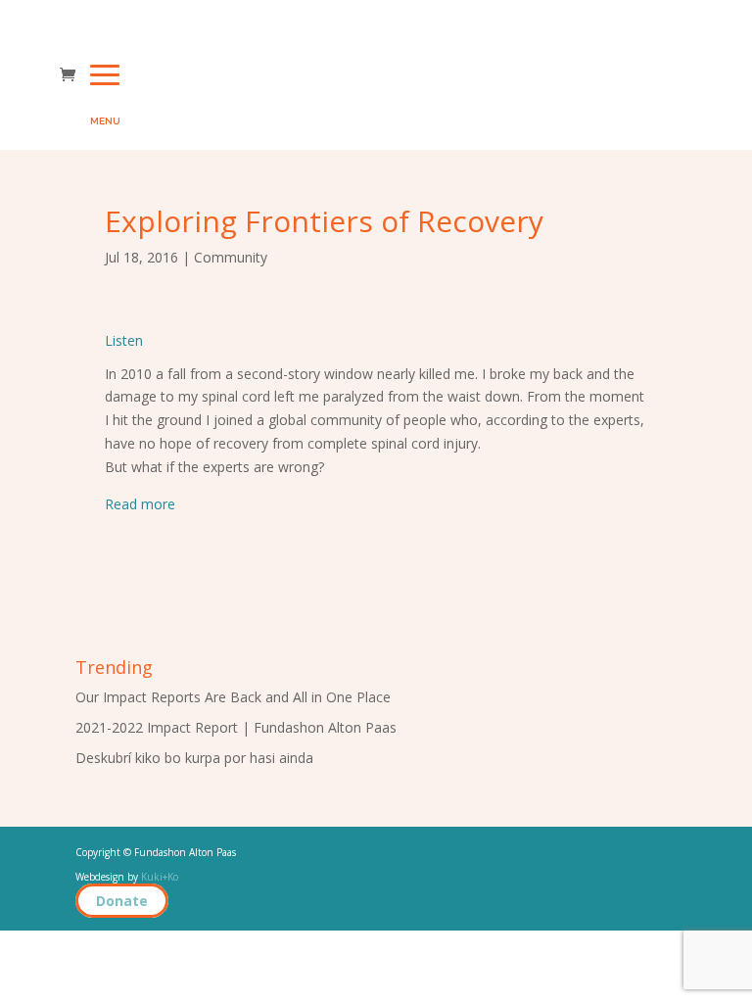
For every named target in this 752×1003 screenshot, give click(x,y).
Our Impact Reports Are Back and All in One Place (233, 697)
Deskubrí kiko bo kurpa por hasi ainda (194, 757)
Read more (140, 504)
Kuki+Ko (159, 877)
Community (230, 257)
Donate (122, 900)
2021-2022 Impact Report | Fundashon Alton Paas (236, 727)
